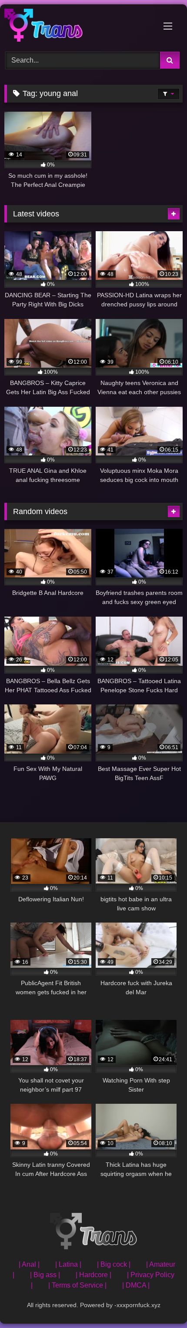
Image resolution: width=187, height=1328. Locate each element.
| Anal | (29, 1264)
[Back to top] (160, 1302)
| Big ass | (45, 1274)
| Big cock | (113, 1264)
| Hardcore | (93, 1274)
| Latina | (68, 1264)
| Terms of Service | (77, 1285)
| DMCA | (136, 1285)
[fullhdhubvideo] (76, 27)
